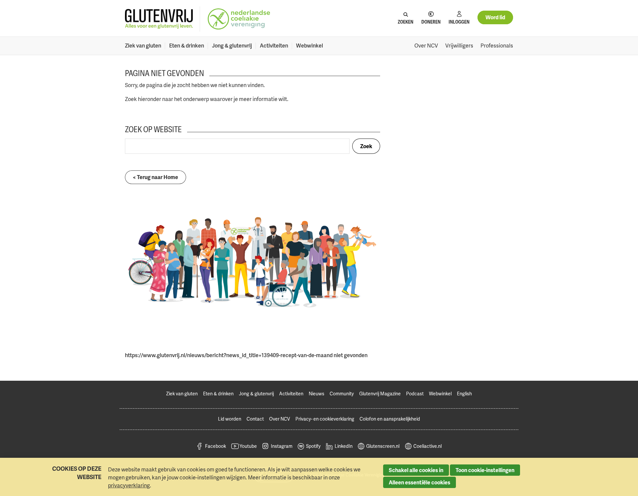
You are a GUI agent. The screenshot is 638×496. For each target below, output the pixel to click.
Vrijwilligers (459, 45)
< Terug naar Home (155, 177)
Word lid (495, 17)
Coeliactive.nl (427, 446)
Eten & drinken (186, 45)
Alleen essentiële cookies (419, 482)
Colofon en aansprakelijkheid (390, 419)
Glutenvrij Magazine (380, 393)
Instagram (281, 446)
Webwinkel (309, 45)
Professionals (496, 45)
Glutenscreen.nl (382, 446)
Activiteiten (274, 45)
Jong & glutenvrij (232, 45)
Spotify (313, 446)
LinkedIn (344, 446)
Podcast (415, 393)
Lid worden (229, 419)
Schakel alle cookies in (416, 470)
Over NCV (426, 45)
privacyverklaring (129, 485)
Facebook (215, 446)
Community (342, 393)
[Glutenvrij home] (159, 19)
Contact (255, 419)
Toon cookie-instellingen (485, 470)
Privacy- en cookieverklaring (324, 419)
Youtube (248, 446)
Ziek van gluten (143, 45)
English (464, 393)
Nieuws (316, 393)
